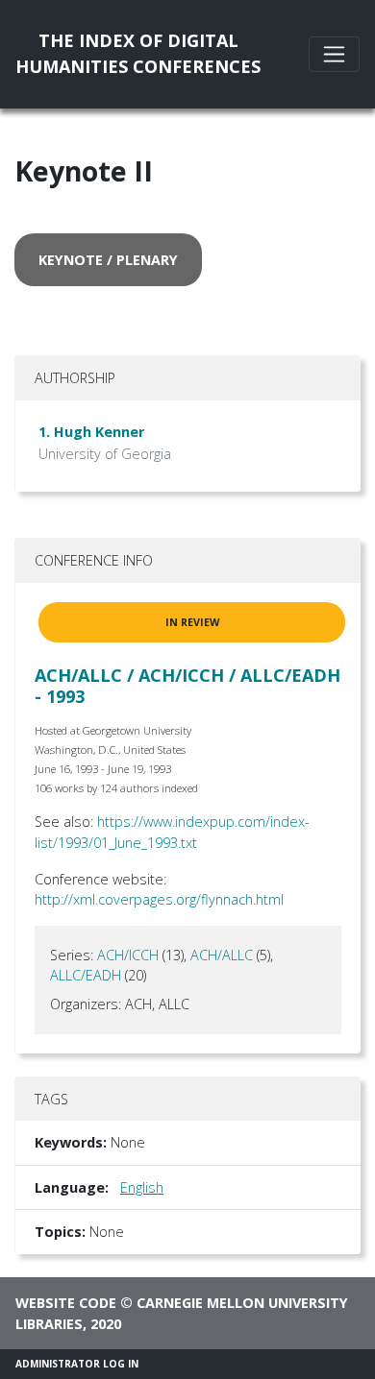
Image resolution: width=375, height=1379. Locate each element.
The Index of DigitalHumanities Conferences (138, 53)
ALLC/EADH (85, 975)
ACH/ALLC (221, 955)
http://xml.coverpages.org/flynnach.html (159, 899)
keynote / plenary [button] (108, 260)
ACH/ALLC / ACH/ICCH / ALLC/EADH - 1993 (187, 686)
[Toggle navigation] (334, 54)
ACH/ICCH (128, 955)
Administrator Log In (76, 1363)
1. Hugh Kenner (91, 432)
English (141, 1187)
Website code (65, 1303)
